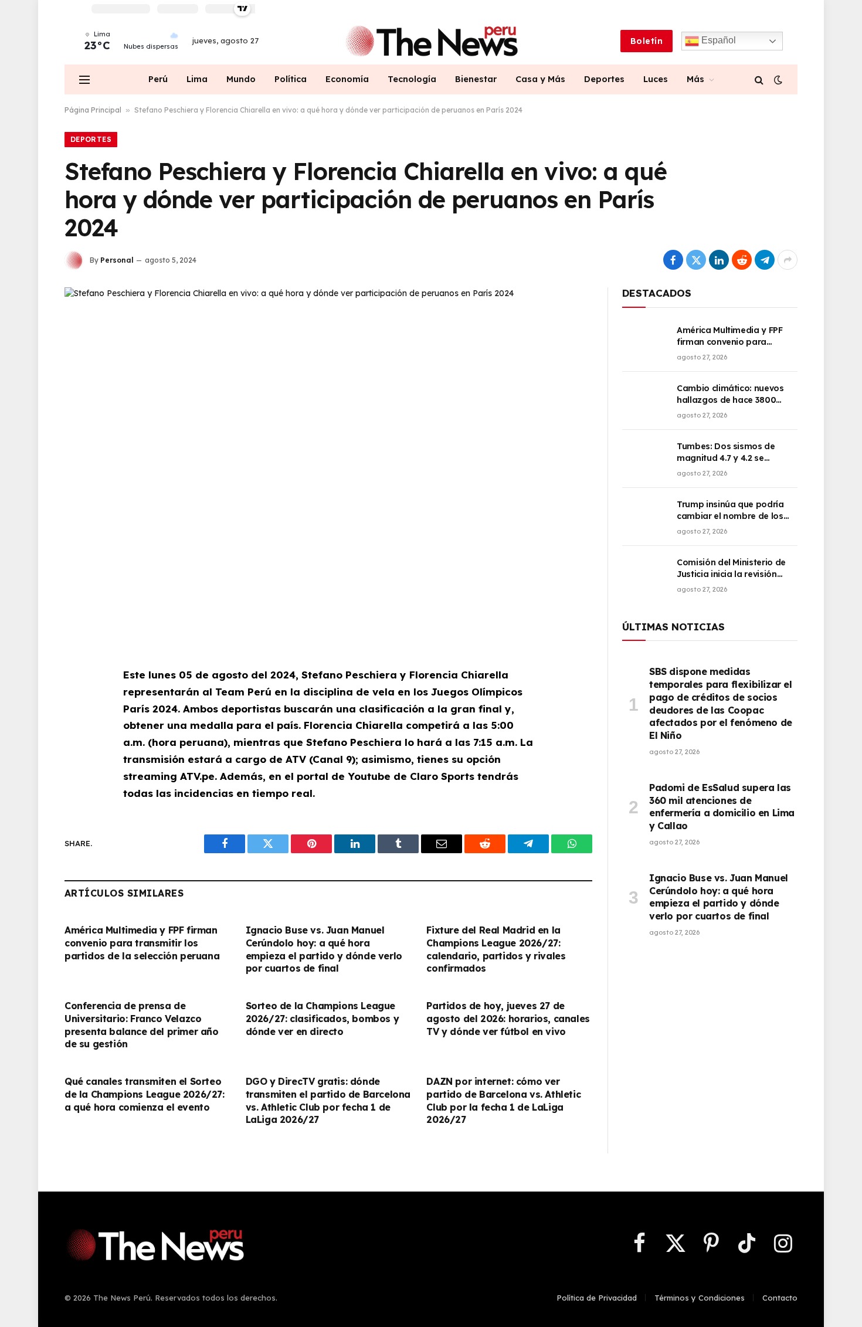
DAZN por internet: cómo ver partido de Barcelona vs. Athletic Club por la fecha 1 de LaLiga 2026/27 (503, 1100)
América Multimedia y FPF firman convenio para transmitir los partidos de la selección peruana (142, 943)
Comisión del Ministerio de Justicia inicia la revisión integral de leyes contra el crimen (731, 568)
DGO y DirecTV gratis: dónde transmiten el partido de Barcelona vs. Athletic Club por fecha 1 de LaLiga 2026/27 (328, 1100)
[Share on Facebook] (673, 260)
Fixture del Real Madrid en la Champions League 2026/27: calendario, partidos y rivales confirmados (495, 949)
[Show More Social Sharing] (787, 260)
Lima (197, 79)
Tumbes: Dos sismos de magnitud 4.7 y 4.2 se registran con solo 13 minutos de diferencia (726, 452)
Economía (347, 79)
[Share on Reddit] (742, 260)
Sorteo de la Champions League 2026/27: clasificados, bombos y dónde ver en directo (322, 1018)
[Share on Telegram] (765, 260)
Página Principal (93, 110)
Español (717, 40)
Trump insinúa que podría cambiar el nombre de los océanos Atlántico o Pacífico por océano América (736, 510)
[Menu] (84, 79)
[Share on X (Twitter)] (696, 260)
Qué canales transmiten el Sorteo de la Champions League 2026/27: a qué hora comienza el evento (145, 1094)
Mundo (241, 79)
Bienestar (476, 79)
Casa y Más (540, 79)
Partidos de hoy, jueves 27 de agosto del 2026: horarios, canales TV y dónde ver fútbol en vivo (507, 1018)
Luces (655, 79)
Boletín (646, 41)
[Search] (759, 79)
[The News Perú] (431, 41)
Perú (158, 79)
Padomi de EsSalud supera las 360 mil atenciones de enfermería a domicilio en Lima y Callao (722, 807)
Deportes (604, 79)
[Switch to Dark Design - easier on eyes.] (777, 79)
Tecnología (412, 79)
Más (695, 79)
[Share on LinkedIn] (719, 260)
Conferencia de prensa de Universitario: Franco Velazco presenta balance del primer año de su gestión (142, 1025)
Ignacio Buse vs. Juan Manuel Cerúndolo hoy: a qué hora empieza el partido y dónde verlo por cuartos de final (324, 949)
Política (290, 79)
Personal (117, 260)
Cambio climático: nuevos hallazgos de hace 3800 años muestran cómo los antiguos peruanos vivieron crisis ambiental (733, 394)
